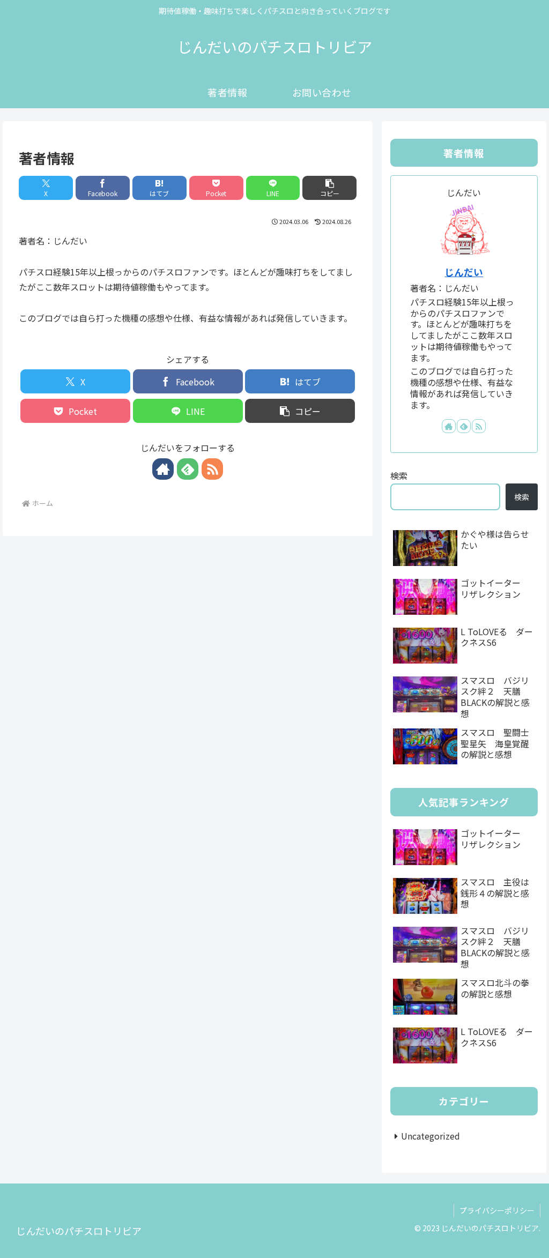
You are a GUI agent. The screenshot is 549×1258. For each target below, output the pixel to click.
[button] (329, 188)
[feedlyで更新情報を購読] (187, 469)
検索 (398, 475)
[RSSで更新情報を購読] (212, 469)
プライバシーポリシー (497, 1210)
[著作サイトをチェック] (163, 469)
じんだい (463, 272)
